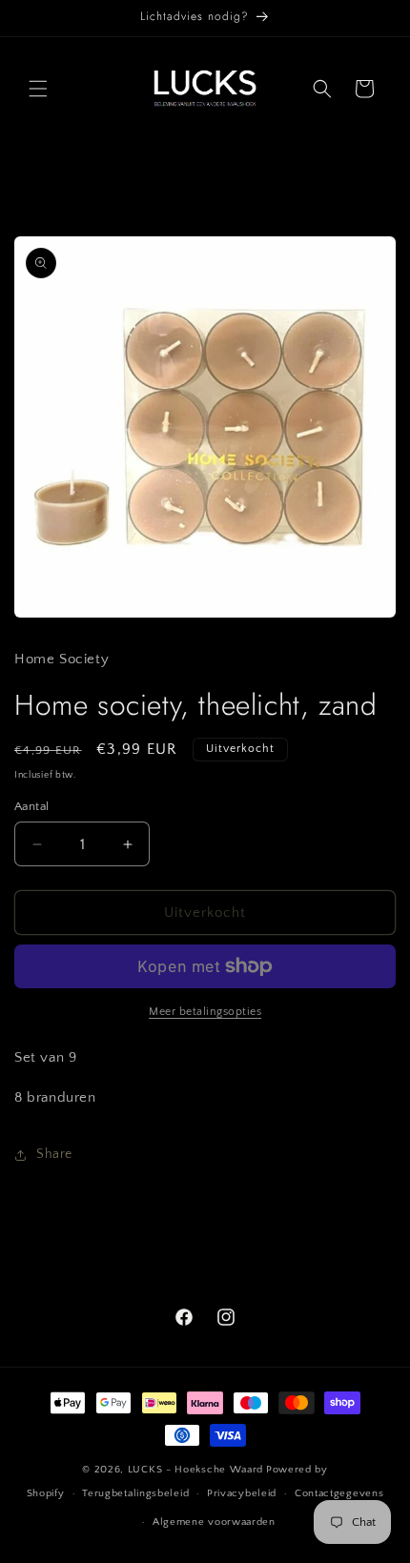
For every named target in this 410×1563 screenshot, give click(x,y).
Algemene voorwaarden (214, 1522)
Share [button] (54, 1154)
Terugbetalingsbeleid (135, 1493)
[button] (38, 89)
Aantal (31, 806)
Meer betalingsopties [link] (205, 1011)
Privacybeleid (242, 1493)
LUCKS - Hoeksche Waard (195, 1469)
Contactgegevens (339, 1493)
